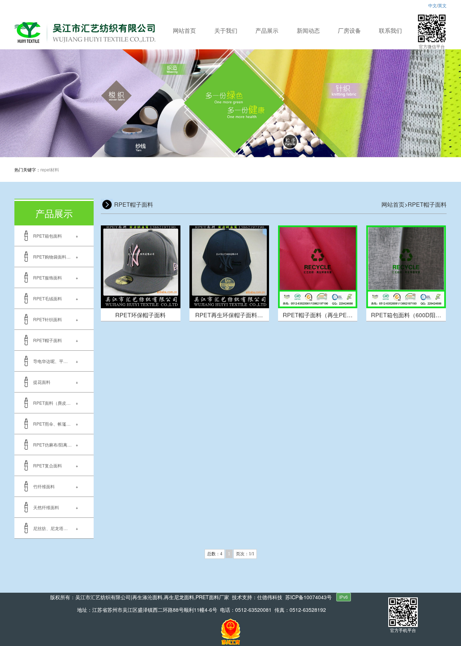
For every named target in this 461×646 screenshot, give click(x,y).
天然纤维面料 (46, 507)
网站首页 (184, 30)
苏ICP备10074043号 (308, 597)
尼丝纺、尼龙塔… (50, 528)
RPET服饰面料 (47, 277)
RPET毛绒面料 (47, 298)
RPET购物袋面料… (52, 257)
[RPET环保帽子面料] (140, 266)
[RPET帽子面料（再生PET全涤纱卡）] (318, 266)
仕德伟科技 (269, 597)
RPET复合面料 (47, 465)
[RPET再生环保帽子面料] (229, 266)
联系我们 (390, 30)
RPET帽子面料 (47, 340)
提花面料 (41, 382)
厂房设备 (349, 30)
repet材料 (49, 169)
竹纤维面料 (44, 486)
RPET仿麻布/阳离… (52, 444)
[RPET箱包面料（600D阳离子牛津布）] (406, 266)
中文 (432, 5)
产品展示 (266, 30)
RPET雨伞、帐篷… (52, 424)
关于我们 (225, 30)
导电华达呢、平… (50, 361)
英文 (442, 5)
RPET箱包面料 (47, 236)
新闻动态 (308, 30)
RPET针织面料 (47, 319)
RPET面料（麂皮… (52, 403)
